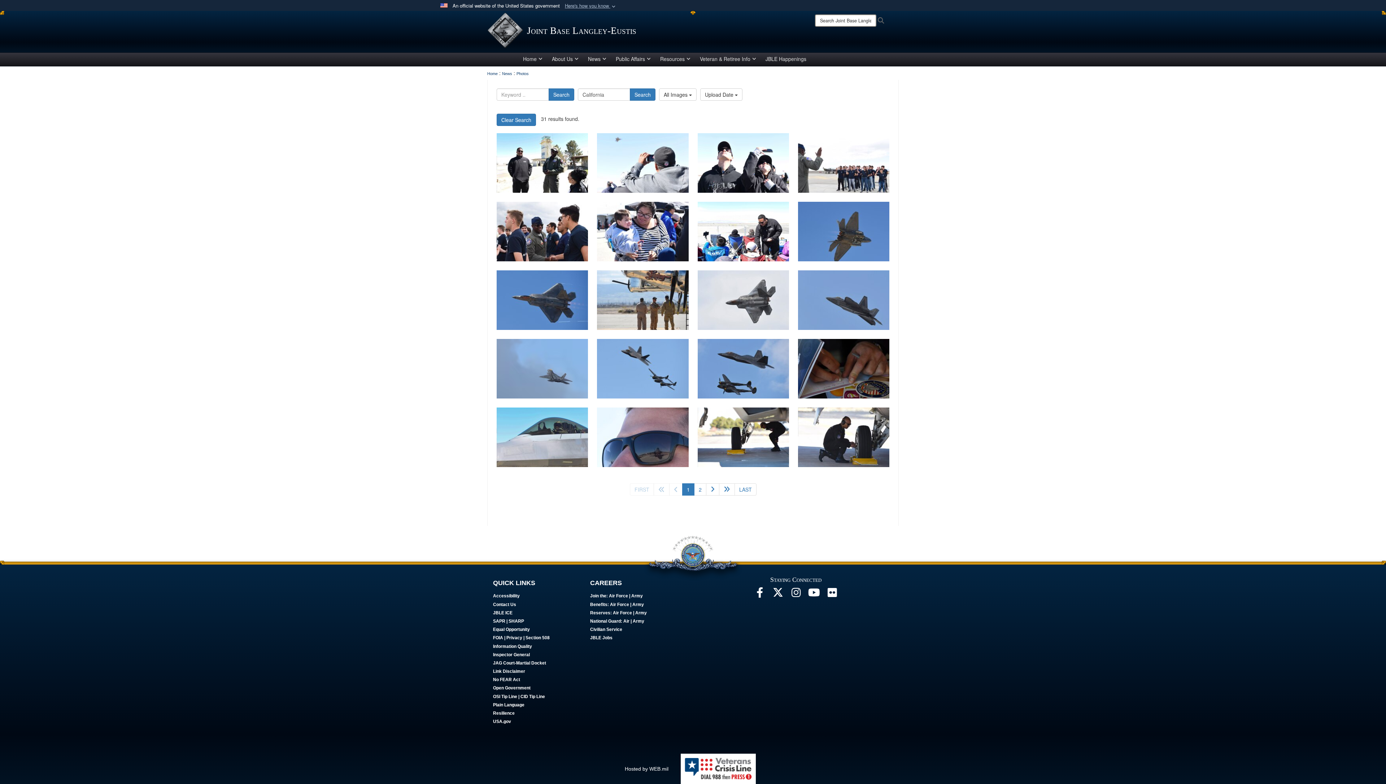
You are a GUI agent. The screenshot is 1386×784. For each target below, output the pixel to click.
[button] (591, 6)
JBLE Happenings (786, 58)
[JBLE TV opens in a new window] (814, 594)
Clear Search (516, 119)
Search (561, 94)
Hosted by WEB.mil (646, 769)
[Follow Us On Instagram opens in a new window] (796, 594)
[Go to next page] (712, 489)
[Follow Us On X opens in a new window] (778, 594)
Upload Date (720, 94)
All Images (676, 94)
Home (530, 58)
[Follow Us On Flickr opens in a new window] (832, 594)
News (594, 58)
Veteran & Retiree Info (725, 58)
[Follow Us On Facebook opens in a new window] (760, 594)
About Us (562, 58)
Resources (672, 58)
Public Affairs (630, 58)
